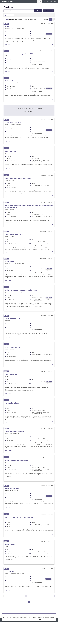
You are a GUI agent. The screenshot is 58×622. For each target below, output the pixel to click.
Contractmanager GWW (13, 318)
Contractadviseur (11, 374)
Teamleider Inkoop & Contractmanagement (20, 517)
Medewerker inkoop (12, 403)
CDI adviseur (9, 572)
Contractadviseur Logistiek (14, 234)
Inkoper (7, 26)
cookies (40, 618)
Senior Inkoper (10, 261)
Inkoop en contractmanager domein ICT (19, 54)
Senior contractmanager (13, 81)
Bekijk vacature (8, 44)
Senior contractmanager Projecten (17, 460)
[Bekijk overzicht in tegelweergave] (53, 19)
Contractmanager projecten (14, 431)
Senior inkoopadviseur (13, 123)
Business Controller (12, 489)
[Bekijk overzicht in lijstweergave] (50, 19)
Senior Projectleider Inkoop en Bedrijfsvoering (21, 290)
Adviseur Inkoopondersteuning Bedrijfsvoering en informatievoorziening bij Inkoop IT (29, 206)
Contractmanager (11, 151)
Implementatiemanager (13, 347)
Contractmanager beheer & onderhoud (18, 178)
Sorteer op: (26, 19)
